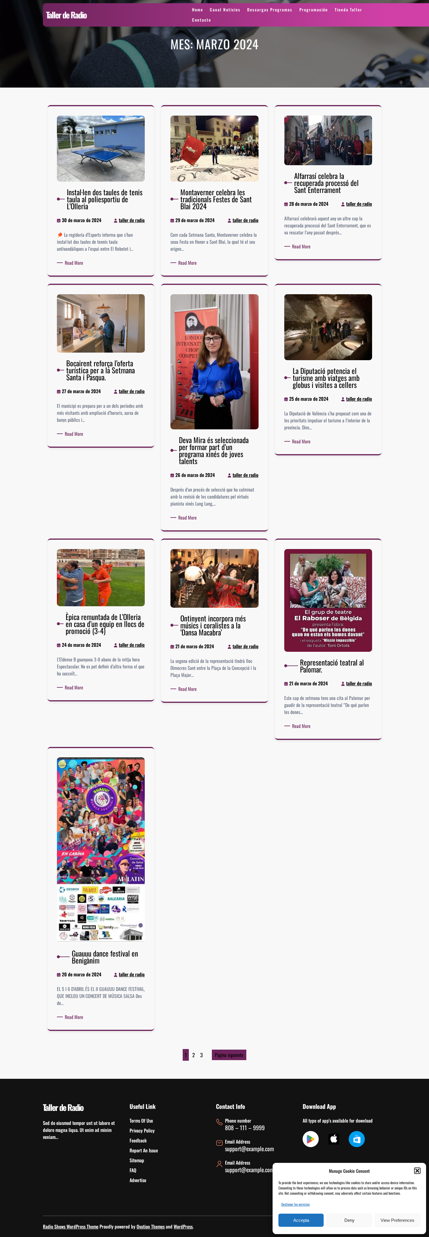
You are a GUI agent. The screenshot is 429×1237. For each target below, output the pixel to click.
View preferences (397, 1220)
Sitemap (137, 1160)
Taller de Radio (66, 15)
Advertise (138, 1180)
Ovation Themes (151, 1226)
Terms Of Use (141, 1120)
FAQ (133, 1170)
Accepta (301, 1220)
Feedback (138, 1140)
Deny (349, 1220)
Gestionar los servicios (295, 1204)
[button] (417, 1171)
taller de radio (132, 220)
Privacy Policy (142, 1130)
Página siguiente (229, 1054)
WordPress (183, 1226)
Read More (75, 262)
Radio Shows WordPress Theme (70, 1226)
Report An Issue (144, 1150)
